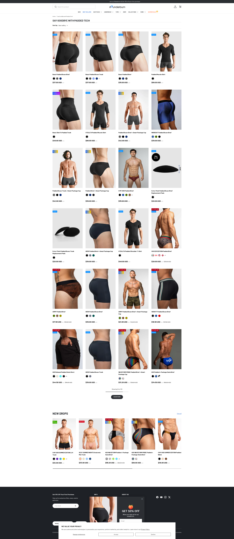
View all (179, 413)
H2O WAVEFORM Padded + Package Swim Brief (117, 454)
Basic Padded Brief (124, 74)
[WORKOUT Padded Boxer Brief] (166, 110)
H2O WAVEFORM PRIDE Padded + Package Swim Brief (142, 454)
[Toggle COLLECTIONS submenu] (137, 12)
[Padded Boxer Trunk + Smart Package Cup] (68, 168)
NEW (79, 12)
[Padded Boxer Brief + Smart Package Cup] (133, 110)
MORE (142, 12)
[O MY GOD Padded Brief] (133, 168)
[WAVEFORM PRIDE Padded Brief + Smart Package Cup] (133, 349)
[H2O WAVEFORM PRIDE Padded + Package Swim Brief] (143, 434)
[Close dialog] (142, 499)
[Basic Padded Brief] (133, 51)
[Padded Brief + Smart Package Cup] (101, 168)
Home (54, 16)
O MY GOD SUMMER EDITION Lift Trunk (63, 454)
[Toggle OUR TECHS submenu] (101, 12)
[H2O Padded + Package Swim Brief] (166, 349)
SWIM (124, 12)
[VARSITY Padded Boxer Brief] (166, 289)
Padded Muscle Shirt (158, 74)
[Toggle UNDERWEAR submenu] (113, 12)
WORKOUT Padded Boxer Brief (161, 132)
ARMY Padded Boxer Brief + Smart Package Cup (132, 313)
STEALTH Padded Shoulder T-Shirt (130, 251)
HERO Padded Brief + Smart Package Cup (99, 251)
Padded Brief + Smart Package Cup (97, 191)
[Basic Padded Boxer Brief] (68, 51)
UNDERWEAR (107, 12)
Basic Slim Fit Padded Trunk (62, 132)
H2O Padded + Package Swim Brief (162, 372)
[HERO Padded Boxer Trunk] (101, 349)
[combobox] (74, 7)
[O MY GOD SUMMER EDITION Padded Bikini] (169, 434)
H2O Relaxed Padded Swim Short (63, 372)
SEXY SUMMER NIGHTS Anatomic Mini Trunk (90, 454)
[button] (180, 7)
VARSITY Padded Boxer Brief (161, 312)
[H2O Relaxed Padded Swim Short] (68, 349)
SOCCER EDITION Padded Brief (161, 251)
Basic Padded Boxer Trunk (94, 74)
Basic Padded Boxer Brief (61, 74)
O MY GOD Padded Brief (126, 191)
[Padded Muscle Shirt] (166, 51)
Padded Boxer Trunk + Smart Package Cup (67, 191)
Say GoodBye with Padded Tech (65, 16)
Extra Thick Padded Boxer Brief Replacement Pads (162, 192)
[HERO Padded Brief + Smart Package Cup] (101, 228)
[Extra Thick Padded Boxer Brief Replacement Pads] (166, 168)
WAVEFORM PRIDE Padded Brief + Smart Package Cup (131, 373)
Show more (117, 397)
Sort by (55, 25)
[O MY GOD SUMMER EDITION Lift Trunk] (64, 434)
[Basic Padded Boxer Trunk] (101, 51)
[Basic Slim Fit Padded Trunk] (68, 110)
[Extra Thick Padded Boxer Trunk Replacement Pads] (68, 228)
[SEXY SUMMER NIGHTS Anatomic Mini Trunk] (90, 434)
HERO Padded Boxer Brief (94, 312)
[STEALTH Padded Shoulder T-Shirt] (133, 228)
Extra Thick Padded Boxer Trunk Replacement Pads (63, 252)
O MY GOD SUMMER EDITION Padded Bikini (169, 454)
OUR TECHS (96, 12)
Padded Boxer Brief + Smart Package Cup (132, 132)
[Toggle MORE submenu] (145, 12)
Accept (116, 534)
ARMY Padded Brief (59, 312)
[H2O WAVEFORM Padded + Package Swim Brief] (117, 434)
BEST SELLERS (87, 12)
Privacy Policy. (145, 529)
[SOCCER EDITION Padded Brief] (166, 228)
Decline (153, 534)
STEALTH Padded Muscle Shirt (96, 132)
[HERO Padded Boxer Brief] (101, 289)
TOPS (117, 12)
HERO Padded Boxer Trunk (94, 372)
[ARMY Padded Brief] (68, 289)
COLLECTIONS (132, 12)
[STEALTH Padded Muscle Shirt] (101, 110)
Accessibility (178, 532)
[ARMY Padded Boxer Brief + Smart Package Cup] (133, 289)
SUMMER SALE (152, 12)
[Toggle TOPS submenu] (120, 12)
